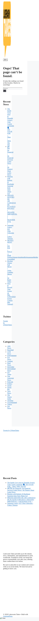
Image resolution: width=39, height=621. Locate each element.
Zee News (9, 407)
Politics (9, 384)
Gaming (10, 361)
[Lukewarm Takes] (7, 58)
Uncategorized (12, 402)
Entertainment (11, 355)
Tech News (9, 392)
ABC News (9, 347)
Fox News (9, 358)
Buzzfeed (10, 350)
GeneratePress (7, 616)
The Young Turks (9, 397)
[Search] (4, 91)
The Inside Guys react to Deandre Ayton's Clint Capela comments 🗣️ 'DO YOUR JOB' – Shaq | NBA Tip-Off (21, 484)
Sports (9, 385)
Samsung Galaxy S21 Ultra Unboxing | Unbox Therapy (10, 231)
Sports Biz (9, 388)
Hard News (9, 364)
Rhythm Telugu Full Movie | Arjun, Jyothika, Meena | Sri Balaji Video (10, 271)
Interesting (10, 367)
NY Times (9, 373)
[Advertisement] (19, 451)
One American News (10, 378)
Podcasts (10, 382)
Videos (9, 404)
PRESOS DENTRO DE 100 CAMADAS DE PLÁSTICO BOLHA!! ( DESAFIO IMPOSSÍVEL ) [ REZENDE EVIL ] (21, 499)
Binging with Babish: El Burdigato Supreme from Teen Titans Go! (10, 185)
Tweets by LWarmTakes (11, 430)
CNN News (9, 353)
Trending (10, 401)
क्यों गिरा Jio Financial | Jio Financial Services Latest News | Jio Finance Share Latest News (10, 161)
